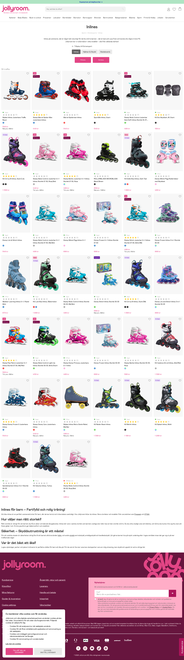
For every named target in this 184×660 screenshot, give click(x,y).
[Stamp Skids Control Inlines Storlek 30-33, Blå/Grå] (64, 307)
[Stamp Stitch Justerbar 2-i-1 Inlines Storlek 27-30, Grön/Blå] (125, 245)
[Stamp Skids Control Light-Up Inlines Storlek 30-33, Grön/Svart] (34, 368)
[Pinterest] (106, 648)
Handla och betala (48, 592)
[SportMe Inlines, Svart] (95, 123)
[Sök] (123, 9)
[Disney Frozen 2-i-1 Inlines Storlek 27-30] (95, 245)
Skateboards (105, 52)
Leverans (44, 586)
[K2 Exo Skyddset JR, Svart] (156, 123)
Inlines (100, 33)
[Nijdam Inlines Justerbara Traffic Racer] (3, 123)
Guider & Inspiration (11, 598)
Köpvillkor (6, 586)
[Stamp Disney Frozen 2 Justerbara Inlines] (3, 430)
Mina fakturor (8, 592)
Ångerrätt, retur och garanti (52, 580)
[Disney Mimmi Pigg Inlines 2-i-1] (64, 245)
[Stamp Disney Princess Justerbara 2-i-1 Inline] (64, 368)
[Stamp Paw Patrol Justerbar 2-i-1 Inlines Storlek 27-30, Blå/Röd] (3, 368)
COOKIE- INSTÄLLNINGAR (48, 651)
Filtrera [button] (82, 60)
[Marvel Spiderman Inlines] (64, 123)
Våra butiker (45, 605)
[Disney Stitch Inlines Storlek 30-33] (95, 307)
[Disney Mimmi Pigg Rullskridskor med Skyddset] (156, 184)
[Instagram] (85, 648)
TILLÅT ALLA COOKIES (19, 651)
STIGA (146, 514)
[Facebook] (78, 648)
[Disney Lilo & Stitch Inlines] (3, 245)
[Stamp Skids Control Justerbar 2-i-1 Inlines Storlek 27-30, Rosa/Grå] (34, 184)
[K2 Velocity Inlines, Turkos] (34, 491)
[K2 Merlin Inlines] (125, 430)
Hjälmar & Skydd (89, 52)
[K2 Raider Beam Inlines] (95, 430)
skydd (72, 535)
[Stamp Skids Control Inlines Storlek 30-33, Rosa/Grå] (64, 491)
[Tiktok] (99, 648)
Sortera (101, 60)
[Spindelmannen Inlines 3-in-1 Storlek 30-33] (3, 491)
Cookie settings (9, 605)
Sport (84, 33)
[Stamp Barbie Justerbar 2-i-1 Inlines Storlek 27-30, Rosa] (64, 184)
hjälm (59, 535)
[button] (174, 9)
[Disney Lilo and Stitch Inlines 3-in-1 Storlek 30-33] (156, 307)
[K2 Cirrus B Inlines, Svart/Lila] (3, 184)
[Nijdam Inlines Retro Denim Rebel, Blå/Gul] (64, 430)
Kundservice (7, 580)
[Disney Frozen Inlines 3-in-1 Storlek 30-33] (156, 245)
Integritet (44, 598)
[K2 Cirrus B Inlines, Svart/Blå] (6, 184)
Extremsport (91, 33)
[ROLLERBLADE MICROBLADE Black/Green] (95, 184)
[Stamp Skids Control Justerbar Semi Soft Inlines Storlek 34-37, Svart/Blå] (125, 123)
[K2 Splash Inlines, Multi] (156, 430)
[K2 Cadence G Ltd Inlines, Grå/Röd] (156, 368)
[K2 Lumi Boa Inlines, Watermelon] (127, 184)
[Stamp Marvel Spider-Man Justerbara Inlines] (34, 123)
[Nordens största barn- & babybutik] (15, 8)
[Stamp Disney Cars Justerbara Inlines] (34, 430)
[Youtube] (92, 648)
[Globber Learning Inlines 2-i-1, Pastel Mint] (3, 307)
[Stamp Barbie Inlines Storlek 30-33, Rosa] (125, 368)
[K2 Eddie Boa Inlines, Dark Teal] (125, 184)
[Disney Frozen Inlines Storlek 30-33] (95, 368)
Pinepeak (137, 514)
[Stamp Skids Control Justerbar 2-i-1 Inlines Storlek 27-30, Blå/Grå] (34, 245)
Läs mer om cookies (13, 644)
